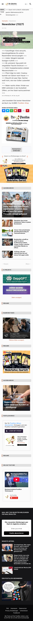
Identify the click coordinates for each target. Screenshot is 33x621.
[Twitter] (7, 110)
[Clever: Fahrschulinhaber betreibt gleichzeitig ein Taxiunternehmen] (7, 232)
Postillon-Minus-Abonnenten (13, 424)
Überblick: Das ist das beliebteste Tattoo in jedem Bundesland (22, 222)
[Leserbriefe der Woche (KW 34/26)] (7, 570)
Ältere (27, 264)
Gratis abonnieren (16, 533)
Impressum (14, 608)
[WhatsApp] (11, 110)
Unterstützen (24, 610)
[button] (2, 4)
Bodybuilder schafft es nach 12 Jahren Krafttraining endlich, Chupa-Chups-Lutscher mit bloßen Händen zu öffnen (21, 243)
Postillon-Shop (23, 103)
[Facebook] (3, 110)
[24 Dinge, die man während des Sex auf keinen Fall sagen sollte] (7, 254)
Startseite (5, 21)
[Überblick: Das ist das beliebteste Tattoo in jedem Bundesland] (7, 223)
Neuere (6, 264)
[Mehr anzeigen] (23, 110)
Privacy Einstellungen (11, 610)
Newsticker (12, 21)
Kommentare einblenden (16, 149)
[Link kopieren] (19, 110)
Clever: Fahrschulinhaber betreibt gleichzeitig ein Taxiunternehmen (22, 231)
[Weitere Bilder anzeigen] (16, 340)
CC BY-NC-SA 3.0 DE (10, 618)
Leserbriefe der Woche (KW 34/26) (22, 568)
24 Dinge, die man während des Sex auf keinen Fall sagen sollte (21, 253)
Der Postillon (17, 616)
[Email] (15, 110)
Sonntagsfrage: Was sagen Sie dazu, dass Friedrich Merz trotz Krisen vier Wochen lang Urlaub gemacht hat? (22, 548)
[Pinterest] (27, 110)
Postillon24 (16, 613)
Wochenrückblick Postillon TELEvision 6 (13, 490)
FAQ (7, 608)
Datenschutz (23, 608)
